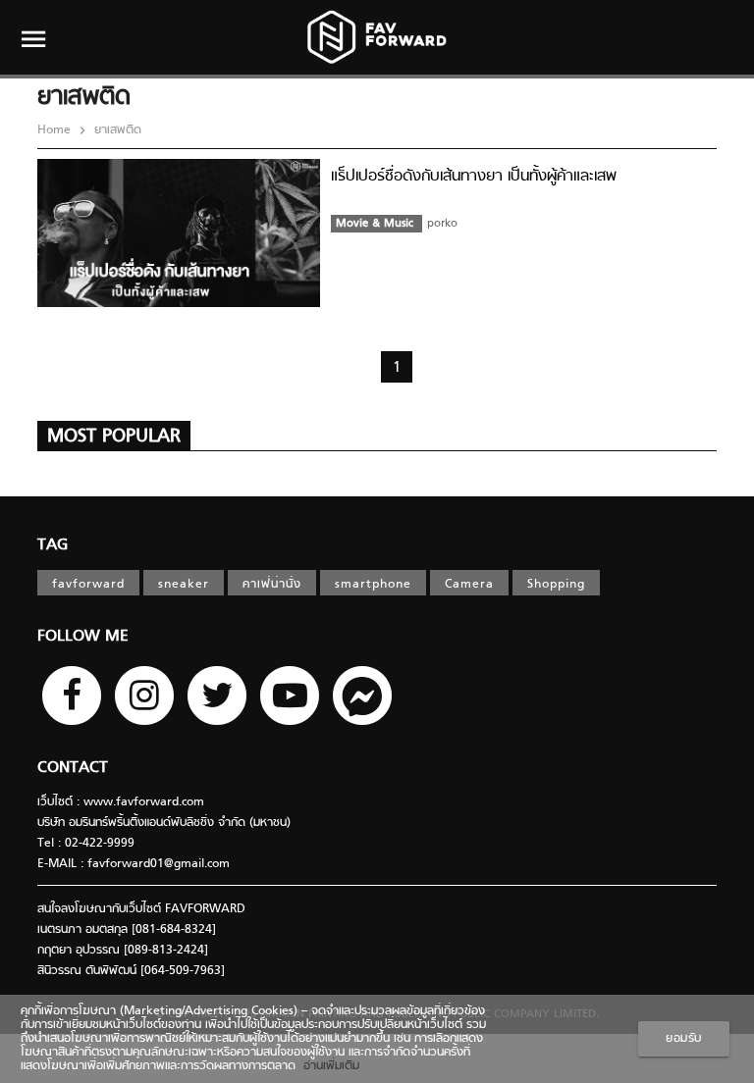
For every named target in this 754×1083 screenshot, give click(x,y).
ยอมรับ (684, 1039)
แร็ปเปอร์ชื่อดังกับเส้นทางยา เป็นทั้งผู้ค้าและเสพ (474, 176)
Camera (469, 584)
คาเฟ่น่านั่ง (271, 584)
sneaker (183, 584)
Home (56, 130)
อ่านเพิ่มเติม (327, 1066)
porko (442, 223)
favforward (88, 584)
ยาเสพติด (115, 130)
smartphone (373, 584)
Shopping (556, 584)
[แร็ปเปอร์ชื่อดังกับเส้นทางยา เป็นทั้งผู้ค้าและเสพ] (178, 304)
